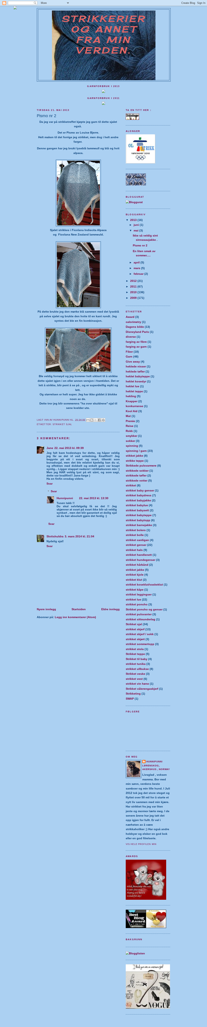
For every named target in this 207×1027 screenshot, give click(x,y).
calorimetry (133, 322)
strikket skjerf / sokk (140, 634)
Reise (129, 426)
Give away (133, 361)
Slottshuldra (54, 536)
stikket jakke (134, 455)
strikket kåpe (135, 589)
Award (130, 316)
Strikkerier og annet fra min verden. (103, 34)
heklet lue (132, 386)
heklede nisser (136, 366)
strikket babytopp (138, 520)
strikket (131, 485)
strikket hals (134, 550)
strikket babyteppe (139, 515)
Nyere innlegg (46, 609)
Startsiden (79, 609)
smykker (131, 435)
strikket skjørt (135, 639)
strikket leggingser (139, 594)
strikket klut (134, 579)
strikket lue (133, 599)
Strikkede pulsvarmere (141, 465)
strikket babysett (137, 510)
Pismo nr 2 (140, 245)
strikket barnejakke (139, 525)
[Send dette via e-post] (88, 420)
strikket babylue (137, 505)
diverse (131, 336)
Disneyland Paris (137, 331)
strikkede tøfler (136, 475)
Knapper (131, 401)
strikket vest (134, 678)
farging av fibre (136, 341)
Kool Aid (131, 411)
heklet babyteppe (138, 376)
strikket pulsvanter (139, 614)
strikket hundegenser (140, 559)
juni (137, 224)
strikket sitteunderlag (140, 619)
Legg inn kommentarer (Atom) (75, 617)
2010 (133, 292)
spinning (132, 445)
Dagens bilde (135, 326)
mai (136, 230)
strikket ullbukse (137, 669)
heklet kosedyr (136, 381)
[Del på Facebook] (99, 420)
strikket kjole (135, 574)
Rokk (129, 431)
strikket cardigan (137, 540)
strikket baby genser (140, 490)
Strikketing (133, 693)
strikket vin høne (137, 683)
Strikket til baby (136, 659)
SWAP (130, 698)
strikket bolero (136, 530)
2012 (133, 280)
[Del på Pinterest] (103, 420)
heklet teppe (134, 391)
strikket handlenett (139, 554)
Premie (130, 421)
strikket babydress (138, 495)
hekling (131, 396)
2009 (133, 297)
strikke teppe (135, 460)
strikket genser (136, 544)
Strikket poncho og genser (144, 609)
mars (137, 268)
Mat (128, 416)
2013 (133, 220)
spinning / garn (136, 450)
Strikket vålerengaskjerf (142, 688)
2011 (133, 286)
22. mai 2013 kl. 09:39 (69, 448)
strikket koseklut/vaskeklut (144, 584)
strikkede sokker (137, 470)
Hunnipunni (65, 498)
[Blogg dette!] (92, 420)
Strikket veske (135, 673)
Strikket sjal (62, 424)
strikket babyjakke (138, 500)
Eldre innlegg (110, 609)
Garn (129, 356)
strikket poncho (137, 604)
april (137, 262)
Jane (49, 448)
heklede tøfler (135, 371)
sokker (130, 440)
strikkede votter (136, 480)
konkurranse (134, 406)
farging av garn (136, 346)
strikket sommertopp (140, 644)
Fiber (129, 351)
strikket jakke (135, 569)
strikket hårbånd (137, 564)
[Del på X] (96, 420)
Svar (49, 483)
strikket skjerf (135, 629)
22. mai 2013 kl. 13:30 (93, 498)
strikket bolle (135, 535)
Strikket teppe (135, 654)
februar (139, 273)
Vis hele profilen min (141, 844)
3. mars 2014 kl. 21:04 (79, 536)
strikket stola (135, 649)
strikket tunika (136, 663)
